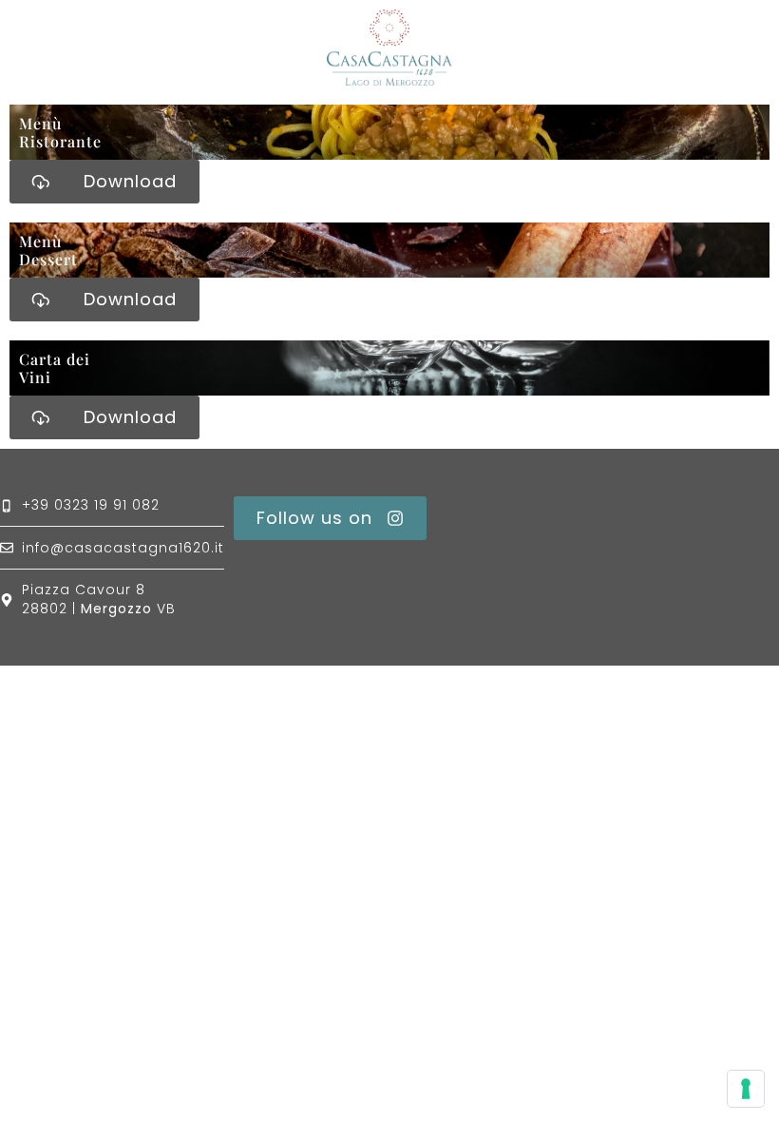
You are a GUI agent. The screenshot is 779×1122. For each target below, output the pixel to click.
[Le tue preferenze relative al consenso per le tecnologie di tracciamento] (746, 1089)
